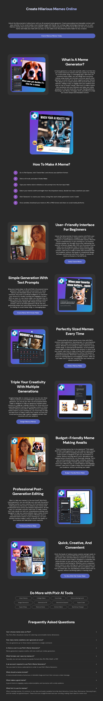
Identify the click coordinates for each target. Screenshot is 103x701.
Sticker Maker (58, 607)
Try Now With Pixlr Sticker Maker (75, 576)
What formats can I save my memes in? (20, 656)
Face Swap (58, 598)
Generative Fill (42, 602)
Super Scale (81, 602)
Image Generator (23, 602)
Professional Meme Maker (28, 526)
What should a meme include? (17, 672)
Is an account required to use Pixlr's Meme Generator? (26, 664)
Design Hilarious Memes (28, 422)
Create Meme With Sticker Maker (28, 313)
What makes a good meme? (16, 680)
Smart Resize (23, 598)
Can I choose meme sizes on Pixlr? (18, 632)
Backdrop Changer (78, 607)
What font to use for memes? (16, 688)
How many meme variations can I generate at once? (24, 640)
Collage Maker (41, 598)
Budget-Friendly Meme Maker (75, 473)
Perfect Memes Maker (75, 366)
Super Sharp (23, 607)
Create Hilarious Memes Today (51, 36)
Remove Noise (40, 607)
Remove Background (77, 598)
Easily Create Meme (75, 261)
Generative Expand (62, 602)
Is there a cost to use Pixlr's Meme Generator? (23, 648)
